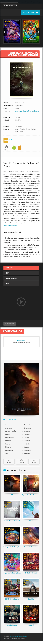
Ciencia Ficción (28, 111)
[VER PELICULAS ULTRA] (9, 4)
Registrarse (21, 341)
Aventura (18, 111)
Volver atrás (10, 323)
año (9, 461)
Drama (36, 111)
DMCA (25, 636)
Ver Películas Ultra (16, 636)
